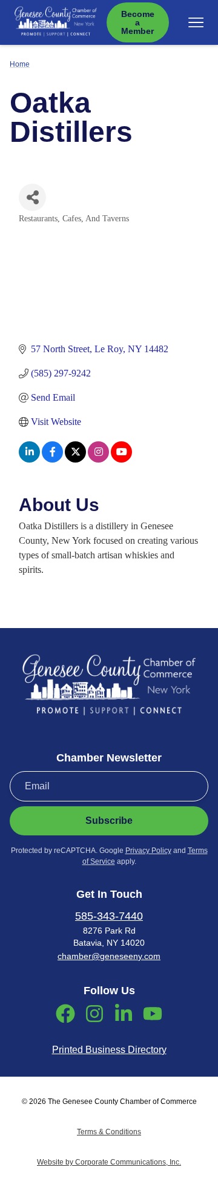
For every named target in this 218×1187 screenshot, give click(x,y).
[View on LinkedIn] (29, 459)
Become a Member (137, 22)
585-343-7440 (109, 916)
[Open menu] (195, 22)
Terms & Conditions (109, 1132)
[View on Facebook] (52, 459)
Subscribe (109, 820)
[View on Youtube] (121, 459)
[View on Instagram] (98, 459)
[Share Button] (32, 197)
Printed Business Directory (109, 1050)
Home (20, 64)
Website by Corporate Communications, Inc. (109, 1162)
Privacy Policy (148, 850)
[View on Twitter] (75, 459)
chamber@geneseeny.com (109, 956)
